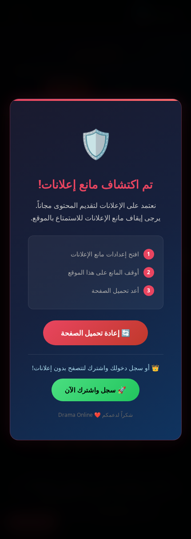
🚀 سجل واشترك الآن (95, 389)
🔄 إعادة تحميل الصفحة (95, 333)
